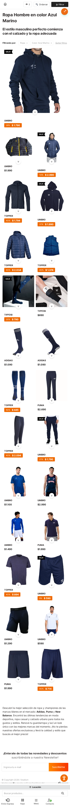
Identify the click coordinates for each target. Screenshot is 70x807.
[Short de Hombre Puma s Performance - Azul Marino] (18, 664)
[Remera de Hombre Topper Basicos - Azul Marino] (18, 570)
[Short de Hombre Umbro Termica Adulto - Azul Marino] (18, 619)
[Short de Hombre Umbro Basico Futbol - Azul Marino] (51, 570)
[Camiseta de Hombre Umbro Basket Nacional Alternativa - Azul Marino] (51, 480)
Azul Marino (40, 43)
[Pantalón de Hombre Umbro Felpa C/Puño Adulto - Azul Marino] (51, 431)
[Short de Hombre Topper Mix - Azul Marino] (51, 664)
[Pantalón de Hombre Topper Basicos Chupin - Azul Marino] (18, 431)
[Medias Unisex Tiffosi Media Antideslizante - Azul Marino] (18, 291)
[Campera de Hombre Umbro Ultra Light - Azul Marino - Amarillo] (18, 146)
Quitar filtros (61, 43)
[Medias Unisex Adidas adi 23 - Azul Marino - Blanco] (18, 340)
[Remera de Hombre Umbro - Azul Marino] (18, 525)
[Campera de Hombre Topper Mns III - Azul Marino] (18, 245)
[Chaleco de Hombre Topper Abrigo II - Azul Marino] (51, 245)
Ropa (22, 43)
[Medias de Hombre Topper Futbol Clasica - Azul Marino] (18, 385)
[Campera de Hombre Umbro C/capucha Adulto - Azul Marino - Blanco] (51, 196)
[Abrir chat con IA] (64, 11)
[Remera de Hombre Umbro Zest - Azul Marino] (18, 480)
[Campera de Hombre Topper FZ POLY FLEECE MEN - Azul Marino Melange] (18, 196)
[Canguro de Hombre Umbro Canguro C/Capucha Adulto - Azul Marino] (35, 80)
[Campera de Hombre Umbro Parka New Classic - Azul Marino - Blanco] (51, 146)
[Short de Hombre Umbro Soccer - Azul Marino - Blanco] (51, 619)
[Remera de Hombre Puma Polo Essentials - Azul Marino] (51, 525)
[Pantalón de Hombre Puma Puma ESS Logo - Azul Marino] (51, 385)
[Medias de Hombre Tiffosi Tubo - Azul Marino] (51, 291)
